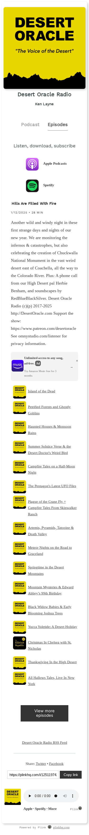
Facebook (56, 764)
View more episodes (44, 713)
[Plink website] (49, 827)
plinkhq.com (61, 827)
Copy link (71, 775)
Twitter (41, 764)
